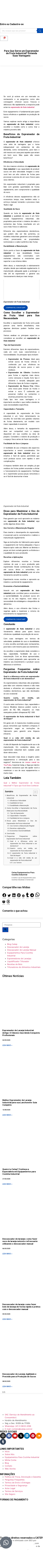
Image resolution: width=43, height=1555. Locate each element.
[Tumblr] (3, 1442)
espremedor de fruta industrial (22, 107)
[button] (4, 896)
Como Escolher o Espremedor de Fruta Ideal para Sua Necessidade (22, 809)
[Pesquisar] (5, 929)
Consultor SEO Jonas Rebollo (22, 1546)
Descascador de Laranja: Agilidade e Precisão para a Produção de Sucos (19, 1375)
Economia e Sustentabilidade (20, 831)
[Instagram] (3, 1436)
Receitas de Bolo (14, 964)
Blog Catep (12, 944)
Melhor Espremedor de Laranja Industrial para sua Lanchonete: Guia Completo (19, 1102)
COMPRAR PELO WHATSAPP (15, 307)
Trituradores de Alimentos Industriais (23, 967)
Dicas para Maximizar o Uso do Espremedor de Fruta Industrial (22, 822)
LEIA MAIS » (7, 1045)
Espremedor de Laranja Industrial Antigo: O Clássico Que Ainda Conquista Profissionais (21, 1032)
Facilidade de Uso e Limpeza (19, 818)
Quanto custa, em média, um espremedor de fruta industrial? (23, 850)
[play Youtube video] (21, 290)
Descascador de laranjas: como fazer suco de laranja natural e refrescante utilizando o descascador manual (20, 1241)
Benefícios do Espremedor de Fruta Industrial (22, 796)
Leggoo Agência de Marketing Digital (17, 1543)
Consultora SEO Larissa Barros (14, 1549)
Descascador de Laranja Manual (21, 950)
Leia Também (17, 862)
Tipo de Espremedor (17, 813)
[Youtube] (15, 1436)
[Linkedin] (27, 1436)
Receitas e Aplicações (17, 828)
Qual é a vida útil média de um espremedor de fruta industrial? (23, 859)
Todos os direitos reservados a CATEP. (21, 1537)
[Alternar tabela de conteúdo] (34, 792)
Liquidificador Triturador (18, 961)
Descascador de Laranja (18, 947)
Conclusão (11, 833)
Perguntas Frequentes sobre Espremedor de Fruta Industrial (22, 837)
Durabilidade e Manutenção (19, 805)
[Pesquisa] (40, 30)
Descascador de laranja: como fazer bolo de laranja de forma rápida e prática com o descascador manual (21, 1306)
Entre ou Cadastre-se (12, 24)
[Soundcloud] (39, 1436)
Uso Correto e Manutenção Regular (22, 826)
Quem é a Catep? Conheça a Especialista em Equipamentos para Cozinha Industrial (19, 1171)
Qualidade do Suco (16, 803)
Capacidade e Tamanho (18, 816)
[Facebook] (9, 1436)
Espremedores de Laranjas (19, 958)
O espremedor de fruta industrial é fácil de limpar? (23, 854)
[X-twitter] (21, 1436)
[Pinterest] (33, 1436)
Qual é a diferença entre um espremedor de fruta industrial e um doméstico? (23, 843)
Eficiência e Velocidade (18, 800)
